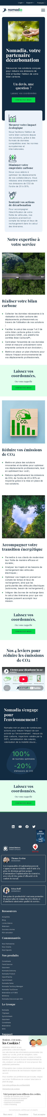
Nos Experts (7, 950)
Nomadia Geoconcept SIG (12, 999)
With (4, 1029)
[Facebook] (27, 826)
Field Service (7, 964)
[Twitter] (34, 826)
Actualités (6, 917)
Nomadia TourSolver (10, 989)
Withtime (5, 996)
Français (40, 3)
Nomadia (5, 1010)
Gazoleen (6, 967)
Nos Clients (6, 947)
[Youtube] (20, 826)
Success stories (8, 929)
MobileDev (6, 1026)
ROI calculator (7, 933)
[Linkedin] (13, 826)
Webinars (5, 926)
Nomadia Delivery (9, 971)
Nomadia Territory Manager (12, 986)
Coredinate (6, 961)
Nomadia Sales (8, 983)
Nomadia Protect (8, 974)
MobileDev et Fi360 (10, 993)
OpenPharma (7, 977)
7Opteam (5, 1013)
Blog (4, 920)
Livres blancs (7, 923)
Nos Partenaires (8, 944)
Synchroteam (7, 980)
